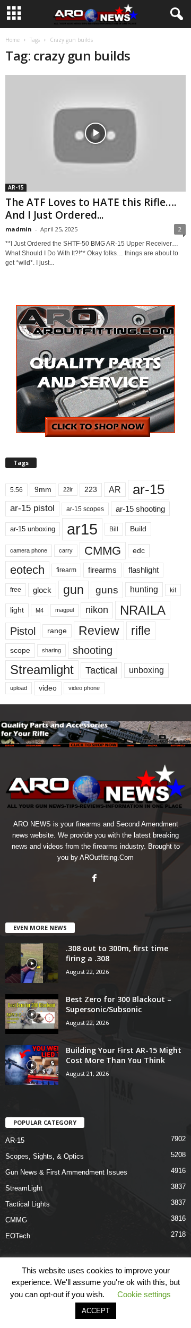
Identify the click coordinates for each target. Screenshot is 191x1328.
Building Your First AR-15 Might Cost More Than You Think (123, 1055)
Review (99, 630)
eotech (27, 569)
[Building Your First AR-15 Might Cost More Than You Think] (31, 1065)
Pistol (23, 631)
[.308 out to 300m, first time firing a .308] (31, 963)
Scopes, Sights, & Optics (44, 1156)
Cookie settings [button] (144, 1294)
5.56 (16, 490)
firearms (102, 569)
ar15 (82, 529)
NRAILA (143, 610)
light (17, 610)
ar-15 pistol (32, 508)
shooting (92, 650)
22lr (68, 489)
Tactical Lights (27, 1204)
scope (20, 650)
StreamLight (23, 1188)
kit (173, 590)
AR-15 (16, 187)
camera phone (28, 550)
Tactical (101, 670)
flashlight (143, 569)
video (48, 688)
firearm (66, 570)
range (57, 631)
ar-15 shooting (140, 508)
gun (73, 590)
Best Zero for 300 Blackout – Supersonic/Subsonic (118, 1004)
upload (18, 688)
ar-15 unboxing (32, 529)
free (15, 589)
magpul (64, 610)
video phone (84, 688)
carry (66, 550)
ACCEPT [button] (96, 1311)
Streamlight (42, 669)
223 (90, 490)
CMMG (102, 550)
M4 (40, 610)
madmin (18, 229)
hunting (144, 589)
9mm (42, 490)
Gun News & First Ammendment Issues (66, 1172)
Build (138, 528)
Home (12, 40)
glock (42, 589)
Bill (113, 528)
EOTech (17, 1236)
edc (139, 551)
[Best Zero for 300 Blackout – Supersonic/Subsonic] (31, 1014)
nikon (96, 610)
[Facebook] (96, 879)
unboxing (146, 670)
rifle (141, 630)
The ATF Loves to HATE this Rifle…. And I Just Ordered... (90, 208)
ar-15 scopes (85, 509)
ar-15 (148, 489)
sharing (51, 650)
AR (115, 489)
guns (107, 590)
